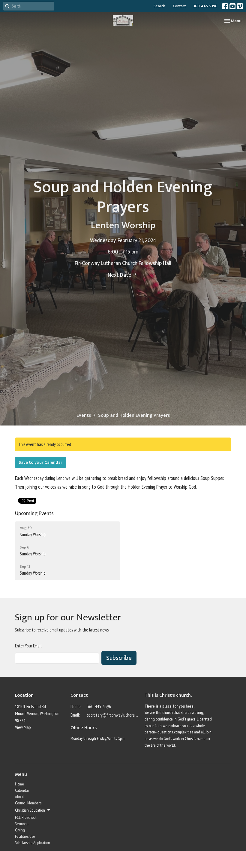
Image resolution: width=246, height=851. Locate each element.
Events (83, 415)
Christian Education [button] (30, 810)
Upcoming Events (34, 513)
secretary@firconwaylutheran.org (113, 715)
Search (159, 6)
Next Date (120, 275)
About (19, 796)
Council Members (28, 803)
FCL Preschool (25, 817)
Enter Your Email (28, 646)
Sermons (21, 823)
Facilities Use (25, 836)
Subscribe (119, 658)
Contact (179, 6)
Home (19, 784)
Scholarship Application (32, 842)
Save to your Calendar (40, 462)
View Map (23, 727)
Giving (20, 830)
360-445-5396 (205, 6)
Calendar (22, 790)
